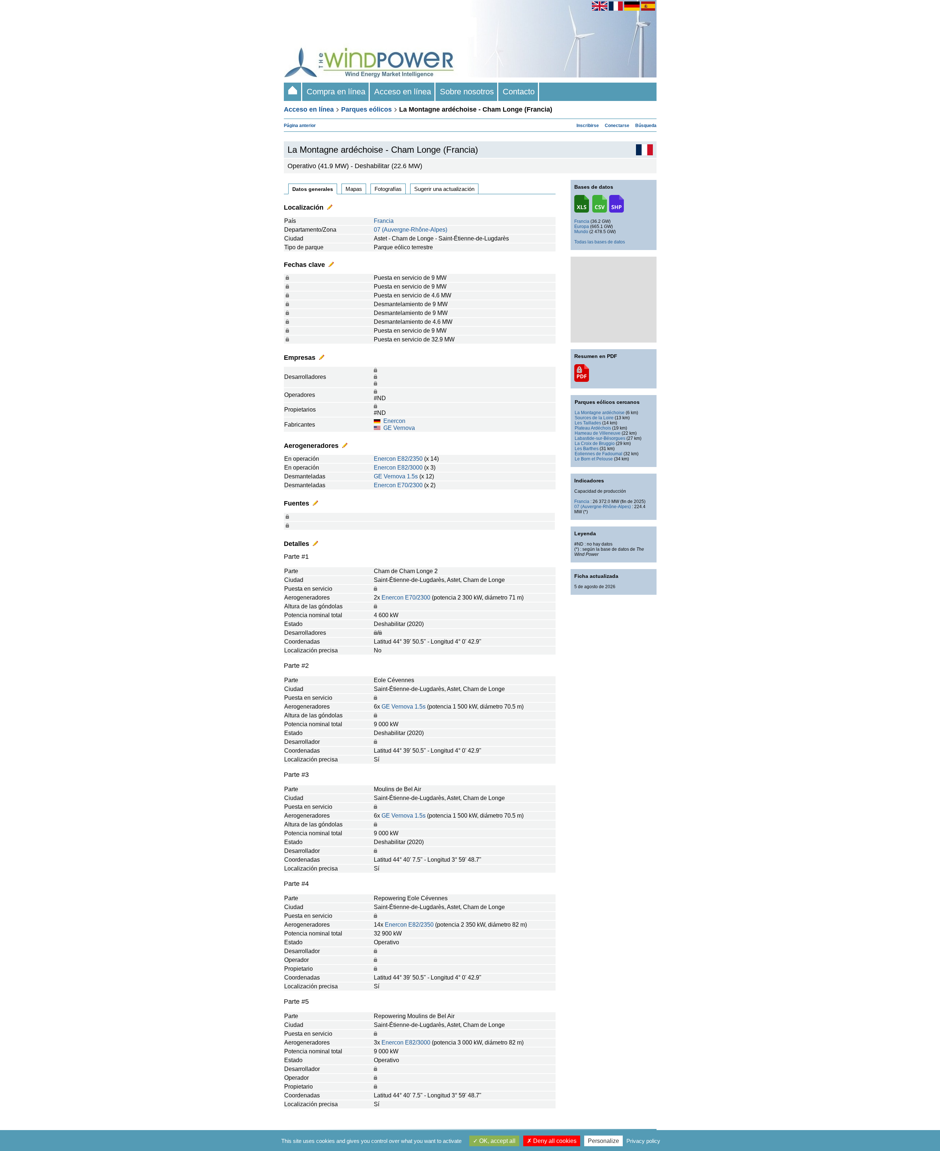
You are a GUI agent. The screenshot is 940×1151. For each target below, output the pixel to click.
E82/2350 (410, 459)
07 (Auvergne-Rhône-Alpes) (410, 230)
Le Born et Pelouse (594, 459)
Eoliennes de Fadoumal (598, 453)
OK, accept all (497, 1141)
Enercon (394, 421)
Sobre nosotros (466, 91)
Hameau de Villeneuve (598, 433)
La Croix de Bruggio (595, 443)
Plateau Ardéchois (593, 428)
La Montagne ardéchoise (600, 412)
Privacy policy (643, 1141)
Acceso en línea (402, 91)
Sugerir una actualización (444, 189)
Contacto (518, 91)
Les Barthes (587, 448)
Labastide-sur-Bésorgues (600, 438)
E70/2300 (410, 485)
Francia (384, 221)
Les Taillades (588, 423)
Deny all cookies (554, 1141)
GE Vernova (399, 428)
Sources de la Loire (594, 417)
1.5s (412, 476)
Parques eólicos (366, 109)
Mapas (354, 189)
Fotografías (388, 189)
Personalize (603, 1141)
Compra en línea (336, 91)
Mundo (581, 231)
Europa (581, 226)
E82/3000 (410, 467)
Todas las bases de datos (599, 242)
